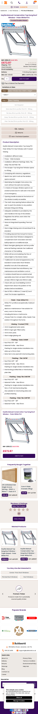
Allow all (19, 697)
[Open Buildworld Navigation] (2, 2)
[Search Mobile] (12, 3)
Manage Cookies (19, 701)
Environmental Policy (29, 663)
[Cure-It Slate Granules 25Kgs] (28, 475)
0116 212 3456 (9, 650)
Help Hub (26, 666)
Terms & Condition (29, 661)
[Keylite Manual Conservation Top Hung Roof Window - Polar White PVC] (28, 538)
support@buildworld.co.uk (27, 650)
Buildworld (4, 11)
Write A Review (19, 519)
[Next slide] (35, 480)
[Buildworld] (5, 2)
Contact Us (5, 672)
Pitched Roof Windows (9, 577)
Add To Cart (19, 456)
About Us (5, 658)
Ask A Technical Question (20, 136)
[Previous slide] (2, 480)
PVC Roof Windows (27, 11)
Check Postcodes (6, 67)
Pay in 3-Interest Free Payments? (14, 83)
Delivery (21, 129)
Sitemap (4, 666)
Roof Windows (14, 11)
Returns (20, 133)
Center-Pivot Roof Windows (19, 573)
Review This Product (30, 66)
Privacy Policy (27, 658)
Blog (3, 669)
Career (4, 674)
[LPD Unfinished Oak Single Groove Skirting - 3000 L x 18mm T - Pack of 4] (9, 475)
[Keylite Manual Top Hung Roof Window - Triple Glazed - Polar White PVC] (9, 538)
